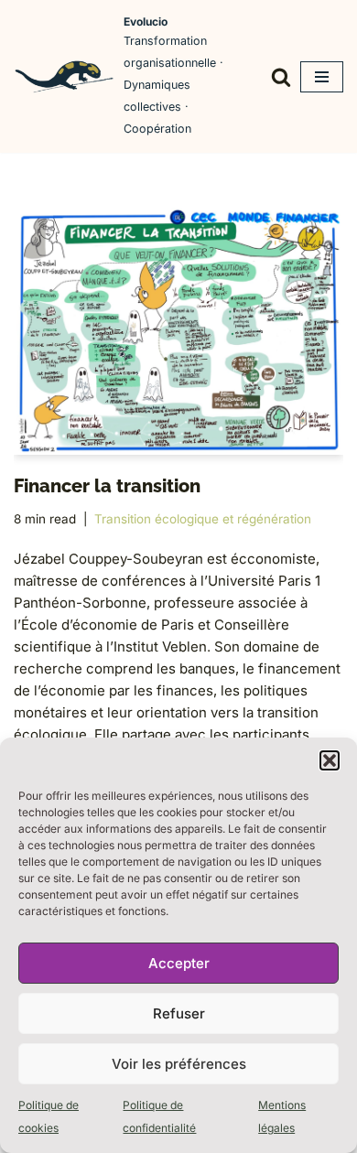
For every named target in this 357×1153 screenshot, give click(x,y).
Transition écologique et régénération (202, 519)
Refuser (179, 1013)
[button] (329, 760)
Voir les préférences (179, 1063)
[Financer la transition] (178, 331)
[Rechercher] (281, 77)
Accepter (179, 963)
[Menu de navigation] (321, 76)
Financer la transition (107, 486)
